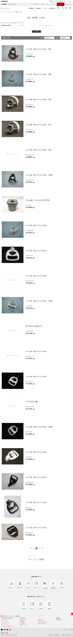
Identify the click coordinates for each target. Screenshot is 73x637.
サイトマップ (65, 629)
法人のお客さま (58, 619)
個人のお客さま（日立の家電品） (7, 618)
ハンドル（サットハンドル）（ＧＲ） (40, 175)
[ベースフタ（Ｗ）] (12, 406)
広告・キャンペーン (5, 623)
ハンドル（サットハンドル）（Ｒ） (39, 49)
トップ (32, 4)
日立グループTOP (4, 632)
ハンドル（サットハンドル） (36, 225)
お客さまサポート (23, 618)
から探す (49, 8)
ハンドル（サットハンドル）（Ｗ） (39, 74)
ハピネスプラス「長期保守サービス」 (8, 626)
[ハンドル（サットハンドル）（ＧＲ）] (12, 180)
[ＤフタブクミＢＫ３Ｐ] (12, 331)
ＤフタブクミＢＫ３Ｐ (34, 326)
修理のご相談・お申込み (42, 623)
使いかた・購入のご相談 (42, 622)
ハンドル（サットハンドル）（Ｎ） (39, 99)
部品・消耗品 (22, 623)
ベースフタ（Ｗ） (32, 402)
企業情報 (57, 618)
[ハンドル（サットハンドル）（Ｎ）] (12, 104)
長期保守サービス (68, 4)
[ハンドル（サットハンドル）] (12, 230)
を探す (32, 8)
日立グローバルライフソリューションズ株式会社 (10, 616)
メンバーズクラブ (53, 4)
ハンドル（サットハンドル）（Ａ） (39, 125)
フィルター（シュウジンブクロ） (38, 200)
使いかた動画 (22, 622)
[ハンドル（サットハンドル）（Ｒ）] (12, 54)
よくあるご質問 (22, 619)
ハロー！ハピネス (5, 619)
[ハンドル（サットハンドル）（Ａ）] (12, 129)
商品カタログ (40, 619)
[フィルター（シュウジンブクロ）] (12, 205)
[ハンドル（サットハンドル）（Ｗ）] (12, 79)
